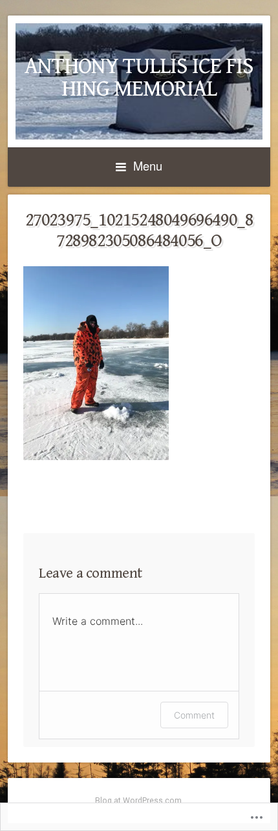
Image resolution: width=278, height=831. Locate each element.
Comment (194, 715)
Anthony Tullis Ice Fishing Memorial (139, 77)
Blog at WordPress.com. (139, 800)
